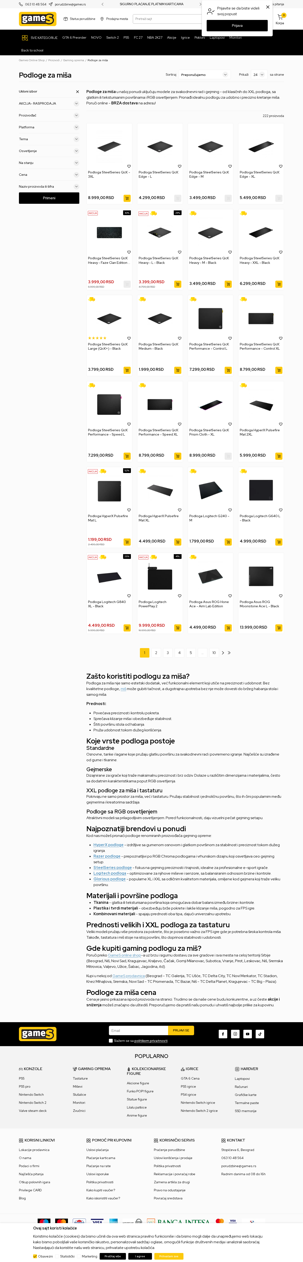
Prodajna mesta (117, 19)
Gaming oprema (73, 60)
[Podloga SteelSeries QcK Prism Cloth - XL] (211, 404)
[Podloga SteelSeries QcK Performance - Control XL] (261, 318)
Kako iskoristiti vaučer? (103, 1198)
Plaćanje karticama (100, 1158)
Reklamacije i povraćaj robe (174, 1174)
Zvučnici (79, 1111)
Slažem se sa (141, 1040)
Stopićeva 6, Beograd (237, 1150)
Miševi (77, 1086)
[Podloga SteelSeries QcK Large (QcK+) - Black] (109, 318)
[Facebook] (223, 1034)
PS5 (22, 1078)
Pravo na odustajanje (170, 1190)
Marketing (89, 1256)
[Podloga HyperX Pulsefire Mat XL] (160, 490)
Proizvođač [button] (27, 115)
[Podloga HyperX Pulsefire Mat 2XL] (261, 404)
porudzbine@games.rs (70, 4)
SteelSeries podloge (113, 867)
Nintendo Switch (31, 1094)
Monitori (79, 1102)
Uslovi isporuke (97, 1174)
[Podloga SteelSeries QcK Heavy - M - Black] (211, 232)
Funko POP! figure (140, 1091)
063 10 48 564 (35, 4)
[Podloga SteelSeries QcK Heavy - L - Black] (160, 232)
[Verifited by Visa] (233, 1222)
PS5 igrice (188, 1086)
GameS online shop (124, 955)
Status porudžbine (82, 19)
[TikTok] (260, 1034)
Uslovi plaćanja (97, 1150)
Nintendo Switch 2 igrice (199, 1111)
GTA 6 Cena (190, 1078)
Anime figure (137, 1115)
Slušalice (79, 1094)
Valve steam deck (33, 1111)
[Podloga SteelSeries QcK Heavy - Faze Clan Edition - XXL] (109, 232)
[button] (129, 166)
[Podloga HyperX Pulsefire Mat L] (109, 490)
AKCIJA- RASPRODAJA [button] (37, 103)
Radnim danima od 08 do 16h (243, 1174)
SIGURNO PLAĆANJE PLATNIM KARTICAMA (151, 4)
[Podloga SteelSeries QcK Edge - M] (211, 146)
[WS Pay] (132, 1222)
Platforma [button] (26, 127)
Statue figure (137, 1099)
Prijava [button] (237, 25)
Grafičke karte (246, 1095)
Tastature (80, 1078)
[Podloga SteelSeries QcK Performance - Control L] (211, 318)
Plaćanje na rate (98, 1166)
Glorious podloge (110, 879)
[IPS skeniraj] (253, 1222)
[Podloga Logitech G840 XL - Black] (109, 576)
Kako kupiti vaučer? (100, 1190)
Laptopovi (242, 1078)
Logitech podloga (110, 873)
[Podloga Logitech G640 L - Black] (261, 490)
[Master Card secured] (220, 1222)
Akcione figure (138, 1083)
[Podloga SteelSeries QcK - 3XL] (109, 146)
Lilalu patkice (137, 1107)
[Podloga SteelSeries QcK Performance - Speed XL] (160, 404)
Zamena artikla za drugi (172, 1182)
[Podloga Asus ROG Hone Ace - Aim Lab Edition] (211, 576)
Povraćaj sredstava (168, 1198)
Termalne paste (247, 1103)
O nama (25, 1158)
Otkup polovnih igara (34, 1182)
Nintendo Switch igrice (198, 1102)
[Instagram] (235, 1034)
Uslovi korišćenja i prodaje (173, 1158)
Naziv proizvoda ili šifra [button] (36, 186)
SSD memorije (246, 1111)
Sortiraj (171, 74)
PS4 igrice (188, 1094)
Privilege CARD (30, 1190)
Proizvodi (54, 60)
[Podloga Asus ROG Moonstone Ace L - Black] (261, 576)
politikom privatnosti (151, 1041)
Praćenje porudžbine (169, 1150)
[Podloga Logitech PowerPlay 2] (160, 576)
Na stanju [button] (26, 163)
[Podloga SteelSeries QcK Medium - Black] (160, 318)
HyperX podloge (109, 844)
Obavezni (45, 1256)
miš (123, 688)
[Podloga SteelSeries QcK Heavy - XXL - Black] (261, 232)
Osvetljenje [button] (28, 151)
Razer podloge (107, 856)
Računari (241, 1087)
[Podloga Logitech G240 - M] (211, 490)
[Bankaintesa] (179, 1222)
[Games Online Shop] (38, 19)
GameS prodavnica (128, 975)
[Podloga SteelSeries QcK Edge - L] (160, 146)
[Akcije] (93, 212)
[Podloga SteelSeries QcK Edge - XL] (261, 146)
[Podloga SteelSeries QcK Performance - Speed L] (109, 404)
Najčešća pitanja (31, 1174)
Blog (22, 1198)
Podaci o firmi (29, 1166)
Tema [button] (23, 139)
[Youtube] (247, 1034)
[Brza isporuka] (155, 213)
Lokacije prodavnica (34, 1150)
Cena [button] (23, 174)
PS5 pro (24, 1086)
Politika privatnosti (99, 1182)
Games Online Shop (32, 60)
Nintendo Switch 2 (32, 1102)
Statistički (67, 1256)
